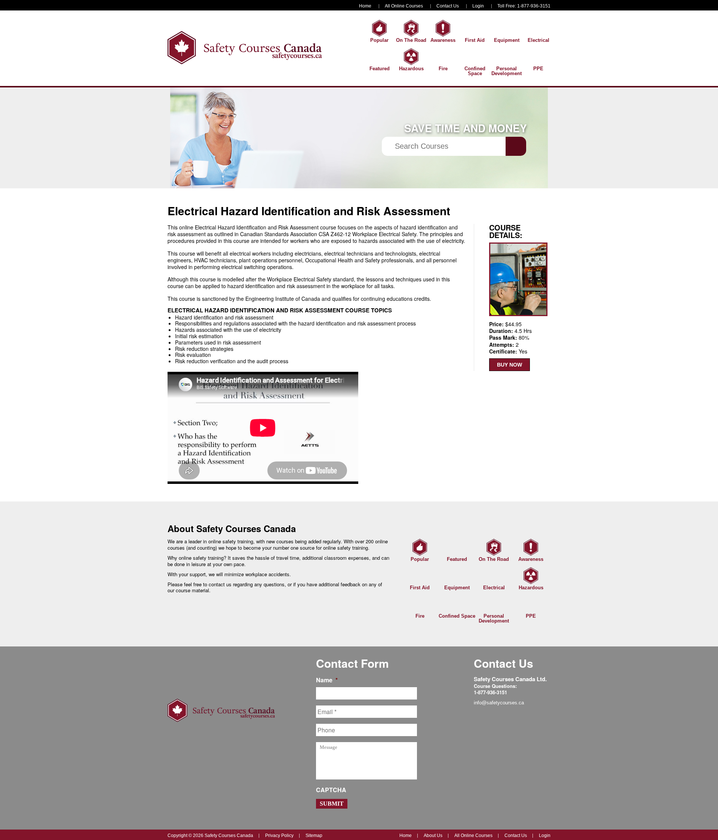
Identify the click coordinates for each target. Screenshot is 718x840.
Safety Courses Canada (245, 47)
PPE (538, 68)
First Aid (475, 40)
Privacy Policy (279, 835)
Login (478, 6)
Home (365, 6)
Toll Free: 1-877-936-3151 (523, 6)
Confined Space (474, 71)
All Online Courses (404, 6)
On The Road (411, 40)
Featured (379, 68)
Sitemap (314, 835)
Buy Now (509, 365)
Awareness (442, 40)
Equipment (506, 40)
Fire (443, 68)
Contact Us (447, 6)
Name (327, 680)
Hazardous (411, 68)
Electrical (538, 40)
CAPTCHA (331, 790)
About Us (433, 835)
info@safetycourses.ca (499, 702)
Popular (379, 40)
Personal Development (506, 71)
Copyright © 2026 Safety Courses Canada (210, 835)
